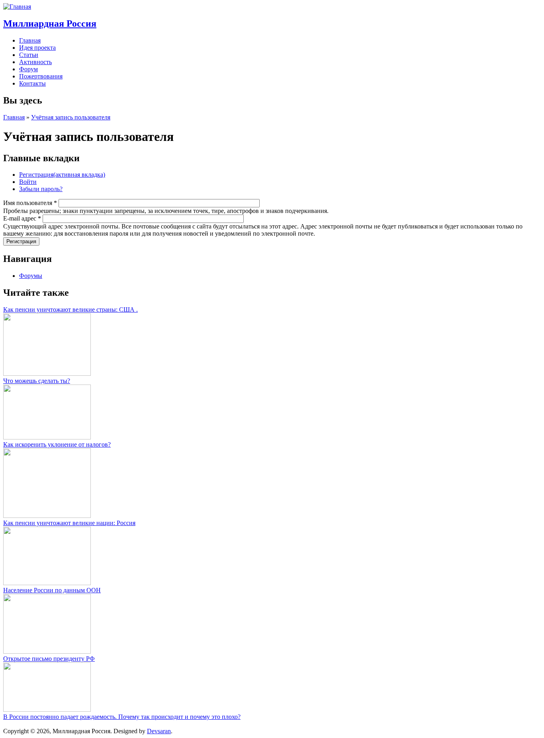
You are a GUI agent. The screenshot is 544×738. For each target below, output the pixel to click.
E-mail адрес (22, 218)
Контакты (32, 83)
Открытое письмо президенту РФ (49, 658)
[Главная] (17, 6)
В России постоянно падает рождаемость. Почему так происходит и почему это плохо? (122, 716)
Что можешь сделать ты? (36, 380)
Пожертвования (41, 76)
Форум (28, 69)
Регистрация (62, 174)
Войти (28, 181)
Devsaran (159, 731)
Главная (30, 40)
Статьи (28, 54)
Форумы (30, 275)
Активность (35, 62)
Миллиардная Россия (49, 23)
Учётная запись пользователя (70, 117)
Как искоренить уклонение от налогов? (57, 444)
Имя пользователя (30, 202)
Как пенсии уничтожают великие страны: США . (70, 309)
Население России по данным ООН (52, 590)
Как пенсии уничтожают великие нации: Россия (69, 522)
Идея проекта (37, 47)
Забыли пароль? (41, 188)
